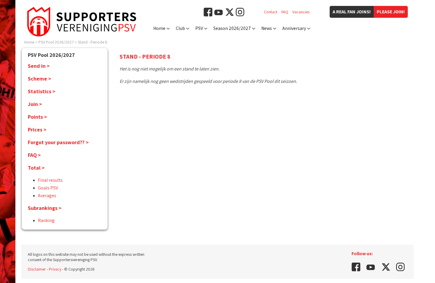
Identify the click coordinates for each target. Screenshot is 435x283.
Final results (50, 180)
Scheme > (39, 78)
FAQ (284, 12)
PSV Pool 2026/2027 (56, 42)
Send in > (39, 65)
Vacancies (301, 12)
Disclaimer (37, 269)
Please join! (391, 12)
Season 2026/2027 (232, 28)
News (266, 28)
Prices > (37, 129)
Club (180, 28)
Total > (36, 167)
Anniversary (294, 28)
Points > (37, 116)
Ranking (46, 220)
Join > (35, 104)
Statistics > (41, 91)
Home (159, 28)
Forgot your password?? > (58, 142)
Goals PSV (48, 188)
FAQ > (34, 155)
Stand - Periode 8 (92, 42)
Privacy (55, 269)
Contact (270, 12)
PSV (199, 28)
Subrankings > (45, 208)
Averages (47, 195)
